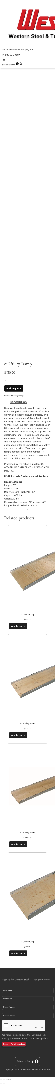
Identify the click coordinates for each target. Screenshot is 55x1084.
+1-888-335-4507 (11, 55)
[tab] (30, 402)
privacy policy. (40, 1038)
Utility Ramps (19, 395)
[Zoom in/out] (9, 1079)
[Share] (4, 1079)
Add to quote (13, 388)
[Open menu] (4, 60)
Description (18, 402)
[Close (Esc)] (1, 1079)
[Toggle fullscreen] (7, 1079)
